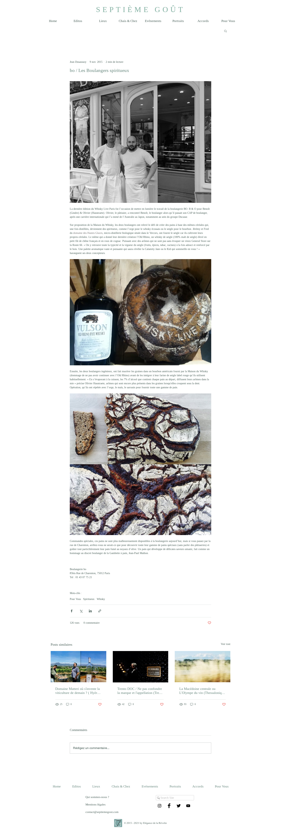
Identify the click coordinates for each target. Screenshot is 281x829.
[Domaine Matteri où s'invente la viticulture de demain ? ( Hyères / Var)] (78, 666)
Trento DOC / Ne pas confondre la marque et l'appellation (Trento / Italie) (140, 691)
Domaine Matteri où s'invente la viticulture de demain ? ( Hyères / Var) (77, 691)
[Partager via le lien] (100, 611)
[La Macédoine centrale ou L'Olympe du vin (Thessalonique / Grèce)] (202, 666)
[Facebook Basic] (169, 805)
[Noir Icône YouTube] (188, 805)
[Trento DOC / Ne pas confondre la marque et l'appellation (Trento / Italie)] (140, 666)
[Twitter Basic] (178, 805)
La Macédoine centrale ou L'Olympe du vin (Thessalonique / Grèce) (202, 691)
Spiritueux (88, 599)
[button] (102, 21)
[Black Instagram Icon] (159, 805)
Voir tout (225, 644)
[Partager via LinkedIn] (90, 611)
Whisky (101, 599)
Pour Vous (75, 599)
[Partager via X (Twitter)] (81, 611)
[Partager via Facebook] (71, 611)
